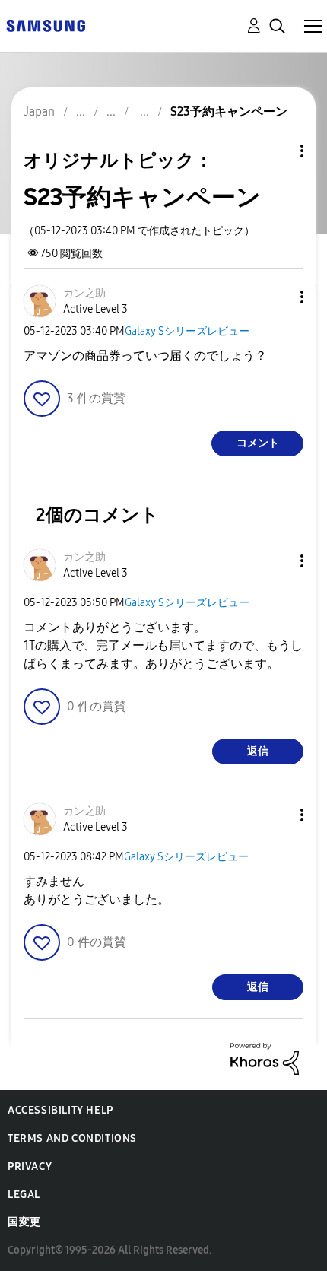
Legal (24, 1194)
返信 (257, 751)
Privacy (30, 1166)
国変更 (24, 1221)
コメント (258, 443)
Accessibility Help (60, 1110)
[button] (276, 297)
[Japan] (45, 24)
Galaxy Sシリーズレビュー (187, 331)
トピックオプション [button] (276, 151)
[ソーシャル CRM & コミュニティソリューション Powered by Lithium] (264, 1057)
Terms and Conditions (72, 1138)
